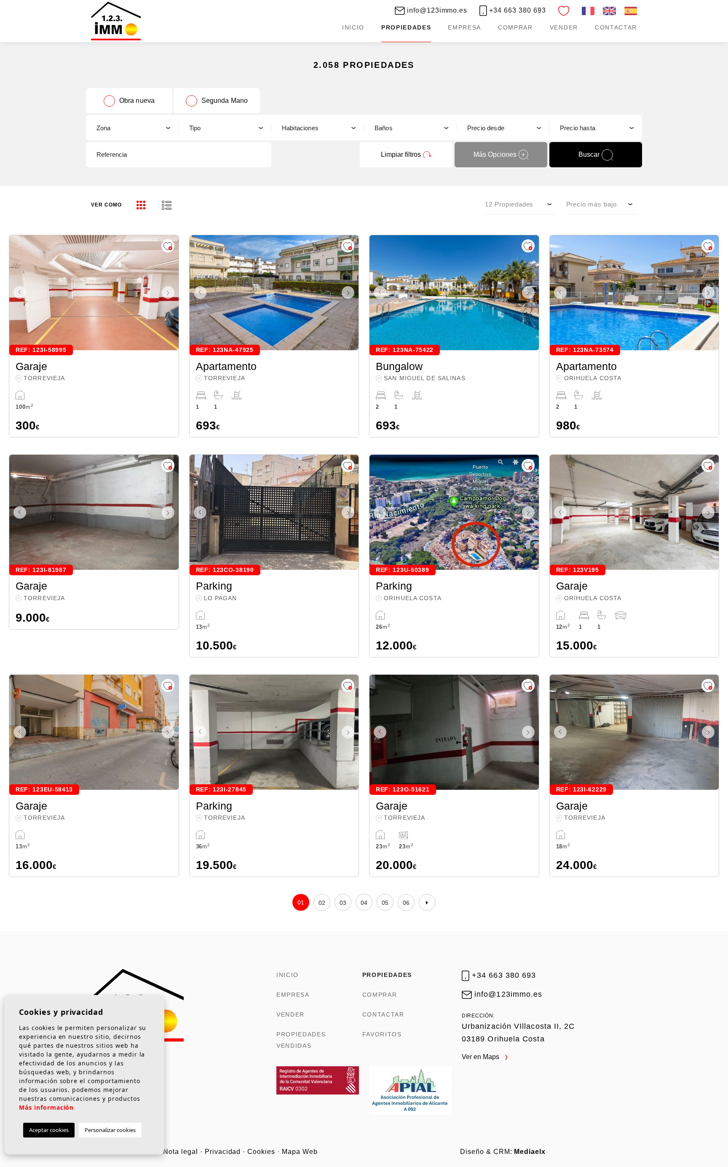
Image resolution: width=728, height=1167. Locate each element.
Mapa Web (300, 1151)
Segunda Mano (224, 100)
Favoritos (382, 1034)
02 (322, 902)
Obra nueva (137, 100)
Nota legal (180, 1151)
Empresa (464, 27)
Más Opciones (495, 154)
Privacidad (223, 1151)
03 (343, 902)
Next (170, 292)
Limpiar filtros (401, 154)
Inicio (353, 27)
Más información (46, 1107)
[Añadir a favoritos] (167, 245)
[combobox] (132, 127)
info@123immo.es (436, 10)
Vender (564, 27)
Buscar (589, 154)
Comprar (515, 27)
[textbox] (132, 128)
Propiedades (406, 27)
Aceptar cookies (49, 1130)
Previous (17, 292)
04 (364, 902)
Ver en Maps (481, 1056)
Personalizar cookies (110, 1130)
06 (406, 902)
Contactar (616, 27)
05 (385, 902)
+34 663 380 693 (516, 10)
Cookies (261, 1151)
